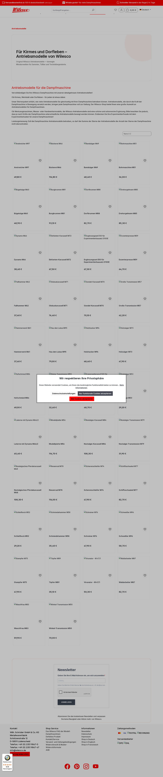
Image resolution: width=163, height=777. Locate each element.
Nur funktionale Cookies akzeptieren (95, 393)
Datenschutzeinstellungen (63, 393)
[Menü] (11, 755)
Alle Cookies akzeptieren (82, 399)
